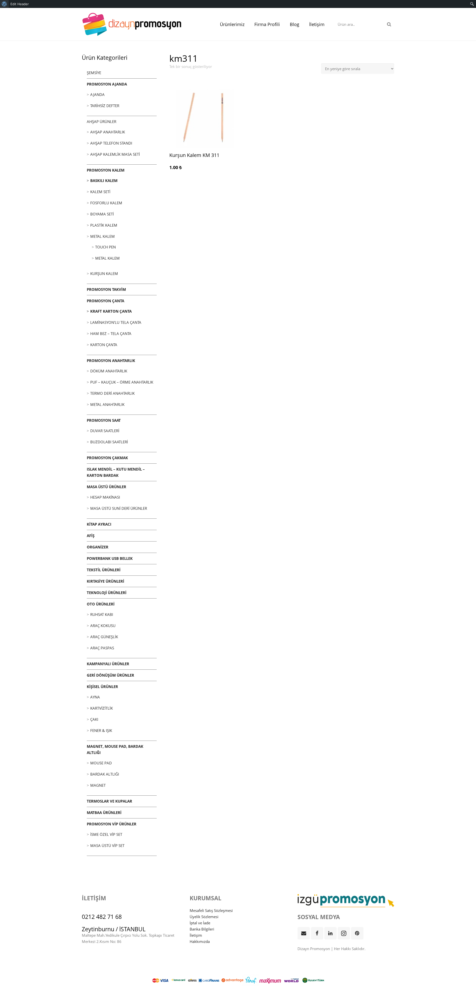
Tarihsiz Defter (104, 105)
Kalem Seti (100, 191)
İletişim (196, 935)
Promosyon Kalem (105, 170)
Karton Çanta (103, 344)
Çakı (94, 719)
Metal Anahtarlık (107, 404)
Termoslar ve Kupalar (109, 801)
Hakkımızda (200, 941)
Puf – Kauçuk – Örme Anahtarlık (121, 382)
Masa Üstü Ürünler (106, 486)
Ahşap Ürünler (101, 121)
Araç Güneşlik (104, 636)
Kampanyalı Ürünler (108, 663)
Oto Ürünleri (101, 604)
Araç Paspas (102, 647)
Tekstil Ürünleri (103, 569)
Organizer (97, 546)
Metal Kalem (102, 236)
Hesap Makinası (105, 497)
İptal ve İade (200, 922)
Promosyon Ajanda (107, 84)
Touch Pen (105, 246)
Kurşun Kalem (104, 273)
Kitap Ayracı (99, 524)
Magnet (98, 785)
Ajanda (97, 94)
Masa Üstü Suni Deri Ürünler (118, 508)
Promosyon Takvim (106, 289)
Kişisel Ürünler (102, 686)
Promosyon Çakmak (107, 457)
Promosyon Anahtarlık (111, 360)
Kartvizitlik (101, 708)
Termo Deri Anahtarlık (112, 393)
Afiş (90, 535)
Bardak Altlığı (104, 774)
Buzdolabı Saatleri (109, 441)
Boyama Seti (102, 213)
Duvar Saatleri (104, 430)
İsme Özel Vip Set (106, 834)
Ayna (95, 696)
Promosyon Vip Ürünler (111, 823)
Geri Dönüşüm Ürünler (110, 675)
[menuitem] (4, 4)
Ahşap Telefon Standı (111, 143)
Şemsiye (94, 72)
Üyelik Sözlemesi (204, 916)
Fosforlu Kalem (106, 202)
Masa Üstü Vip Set (107, 845)
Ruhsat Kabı (101, 614)
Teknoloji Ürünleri (106, 592)
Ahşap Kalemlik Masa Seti (115, 154)
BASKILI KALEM (104, 180)
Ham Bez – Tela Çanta (110, 333)
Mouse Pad (101, 762)
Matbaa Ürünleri (104, 812)
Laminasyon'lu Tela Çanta (115, 322)
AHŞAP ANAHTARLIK (107, 131)
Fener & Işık (101, 730)
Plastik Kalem (103, 225)
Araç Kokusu (103, 625)
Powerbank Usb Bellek (110, 558)
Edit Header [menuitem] (19, 4)
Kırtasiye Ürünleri (105, 581)
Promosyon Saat (104, 420)
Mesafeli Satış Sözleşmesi (211, 910)
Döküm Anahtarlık (108, 370)
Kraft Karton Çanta (111, 311)
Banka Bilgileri (202, 929)
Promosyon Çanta (105, 300)
